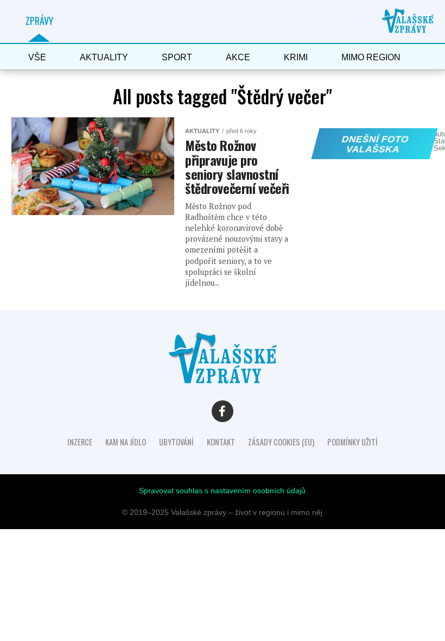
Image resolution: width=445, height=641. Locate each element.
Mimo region (370, 57)
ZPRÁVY (39, 21)
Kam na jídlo (125, 442)
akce (238, 57)
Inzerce (79, 442)
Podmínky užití (352, 442)
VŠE (37, 57)
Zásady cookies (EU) (281, 442)
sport (177, 57)
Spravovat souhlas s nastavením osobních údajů (222, 490)
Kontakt (221, 442)
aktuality (104, 57)
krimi (296, 57)
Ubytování (176, 442)
